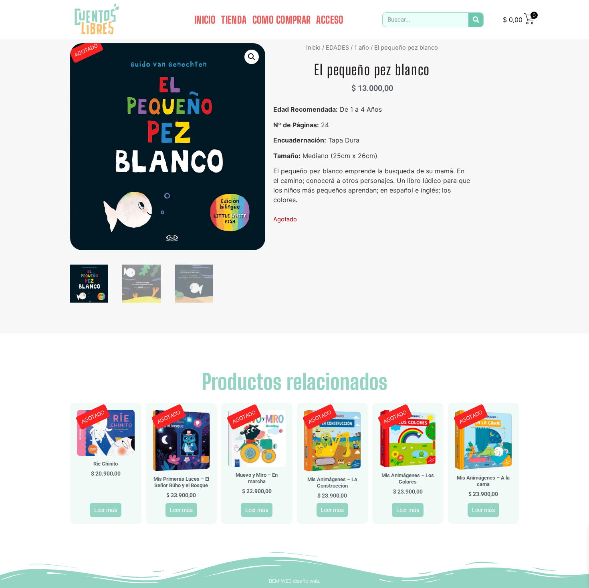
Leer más (105, 510)
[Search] (475, 20)
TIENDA (233, 20)
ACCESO (329, 20)
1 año (361, 47)
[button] (251, 57)
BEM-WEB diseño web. (294, 581)
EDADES (337, 47)
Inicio (313, 47)
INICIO (205, 20)
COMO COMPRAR (281, 20)
